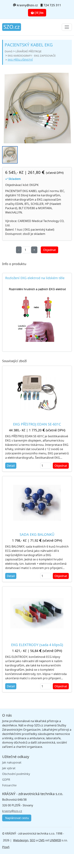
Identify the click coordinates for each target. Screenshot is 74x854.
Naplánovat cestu (16, 818)
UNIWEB (55, 840)
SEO (32, 840)
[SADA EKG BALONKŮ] (37, 503)
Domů (8, 51)
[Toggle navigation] (67, 27)
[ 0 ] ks (38, 13)
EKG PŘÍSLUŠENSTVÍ (20, 59)
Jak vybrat (8, 768)
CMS (41, 840)
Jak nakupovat (11, 762)
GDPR (6, 780)
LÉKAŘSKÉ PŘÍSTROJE (28, 51)
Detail (11, 466)
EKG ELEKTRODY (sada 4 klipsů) (37, 644)
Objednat (49, 250)
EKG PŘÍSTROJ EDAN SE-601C (37, 424)
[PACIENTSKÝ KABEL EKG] (37, 111)
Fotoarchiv (9, 785)
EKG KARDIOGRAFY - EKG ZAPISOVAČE (32, 55)
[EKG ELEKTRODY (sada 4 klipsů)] (37, 613)
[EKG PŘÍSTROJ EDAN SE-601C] (37, 392)
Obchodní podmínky (16, 774)
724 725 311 (52, 5)
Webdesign (20, 840)
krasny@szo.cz (27, 5)
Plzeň (6, 847)
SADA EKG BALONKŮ (37, 534)
